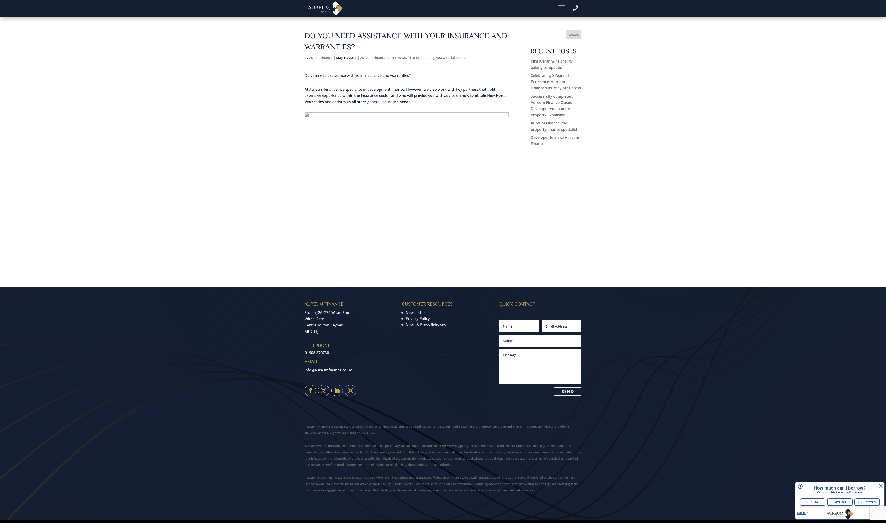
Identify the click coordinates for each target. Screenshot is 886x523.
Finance (414, 57)
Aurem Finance (320, 57)
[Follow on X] (323, 390)
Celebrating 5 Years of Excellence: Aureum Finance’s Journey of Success (556, 81)
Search (573, 35)
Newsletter (415, 312)
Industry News (433, 57)
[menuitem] (561, 8)
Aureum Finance (373, 57)
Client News (396, 57)
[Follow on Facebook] (310, 390)
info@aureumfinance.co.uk (328, 370)
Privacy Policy (418, 318)
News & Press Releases (426, 324)
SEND (568, 391)
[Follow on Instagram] (350, 390)
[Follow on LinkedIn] (337, 390)
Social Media (455, 57)
